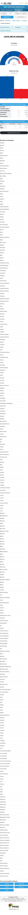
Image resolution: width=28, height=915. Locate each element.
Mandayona (2, 520)
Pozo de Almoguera (4, 633)
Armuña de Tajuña (4, 224)
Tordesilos (2, 745)
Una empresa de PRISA (13, 905)
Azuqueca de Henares (4, 237)
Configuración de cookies (21, 899)
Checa (1, 306)
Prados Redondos (3, 641)
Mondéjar (2, 574)
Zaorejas (2, 870)
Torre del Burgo (3, 756)
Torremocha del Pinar (4, 766)
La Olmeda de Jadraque (5, 487)
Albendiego (2, 160)
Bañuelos (2, 245)
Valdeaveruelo (3, 804)
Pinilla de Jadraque (4, 620)
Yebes (1, 858)
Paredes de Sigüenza (4, 602)
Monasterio (2, 572)
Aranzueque (2, 211)
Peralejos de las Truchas (5, 615)
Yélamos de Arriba (4, 865)
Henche (1, 429)
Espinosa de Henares (4, 385)
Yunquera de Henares (4, 868)
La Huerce (2, 480)
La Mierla (2, 482)
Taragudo (2, 725)
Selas (1, 702)
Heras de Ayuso (3, 431)
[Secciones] (2, 3)
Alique (1, 183)
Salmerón (2, 687)
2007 (24, 13)
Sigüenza (2, 712)
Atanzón (1, 229)
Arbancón (2, 214)
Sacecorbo (2, 679)
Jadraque (2, 472)
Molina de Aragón (3, 569)
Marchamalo (2, 528)
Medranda (2, 543)
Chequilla (2, 308)
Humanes (2, 462)
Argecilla (2, 219)
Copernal (2, 342)
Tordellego (2, 740)
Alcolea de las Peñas (4, 165)
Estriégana (2, 393)
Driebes (1, 347)
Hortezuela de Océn (4, 452)
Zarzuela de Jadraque (4, 873)
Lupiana (1, 505)
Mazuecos (2, 541)
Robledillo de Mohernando (5, 666)
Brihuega (2, 252)
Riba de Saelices (3, 658)
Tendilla (1, 733)
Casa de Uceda (3, 280)
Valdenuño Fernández (4, 814)
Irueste (1, 469)
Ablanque (2, 145)
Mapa (6, 900)
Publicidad (17, 898)
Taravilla (2, 727)
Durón (1, 349)
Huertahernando (3, 457)
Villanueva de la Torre (4, 842)
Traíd (1, 781)
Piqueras (2, 628)
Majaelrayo (2, 513)
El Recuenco (2, 370)
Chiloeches (2, 314)
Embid (1, 375)
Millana (1, 554)
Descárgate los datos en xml (14, 132)
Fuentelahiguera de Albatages (6, 403)
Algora (1, 178)
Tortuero (2, 779)
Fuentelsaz (2, 408)
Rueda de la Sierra (4, 676)
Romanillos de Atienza (4, 671)
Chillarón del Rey (3, 311)
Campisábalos (3, 270)
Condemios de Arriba (4, 337)
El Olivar (1, 360)
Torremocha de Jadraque (5, 761)
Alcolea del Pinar (3, 168)
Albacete (7, 883)
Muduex (1, 584)
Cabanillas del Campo (4, 262)
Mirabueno (2, 559)
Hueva (1, 459)
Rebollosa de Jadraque (5, 651)
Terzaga (1, 735)
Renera (1, 653)
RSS (21, 900)
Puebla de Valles (3, 646)
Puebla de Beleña (3, 643)
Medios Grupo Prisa (13, 909)
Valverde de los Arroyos (5, 832)
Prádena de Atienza (4, 638)
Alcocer (1, 163)
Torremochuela (3, 768)
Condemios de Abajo (4, 334)
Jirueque (2, 474)
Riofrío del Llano (3, 664)
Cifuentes (2, 316)
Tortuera (2, 776)
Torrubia (2, 771)
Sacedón (2, 681)
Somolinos (2, 717)
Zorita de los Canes (4, 876)
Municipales (7, 17)
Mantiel (1, 523)
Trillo (1, 786)
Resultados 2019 (18, 10)
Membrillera (2, 549)
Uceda (1, 789)
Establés (2, 390)
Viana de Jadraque (4, 835)
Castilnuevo (2, 296)
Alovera (1, 196)
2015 (10, 13)
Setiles (1, 707)
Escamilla (2, 377)
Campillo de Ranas (4, 268)
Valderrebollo (3, 819)
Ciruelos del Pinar (3, 324)
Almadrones (2, 186)
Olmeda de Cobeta (4, 592)
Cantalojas (2, 275)
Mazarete (2, 538)
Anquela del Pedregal (4, 209)
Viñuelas (2, 855)
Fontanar (2, 395)
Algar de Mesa (3, 176)
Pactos (25, 10)
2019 (4, 13)
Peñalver (2, 612)
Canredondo (2, 273)
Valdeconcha (2, 807)
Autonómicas (20, 17)
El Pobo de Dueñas (4, 367)
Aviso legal (22, 898)
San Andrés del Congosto (5, 689)
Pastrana (2, 607)
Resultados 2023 (10, 10)
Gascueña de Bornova (4, 423)
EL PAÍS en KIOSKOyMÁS (12, 900)
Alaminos (2, 150)
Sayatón (1, 699)
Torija (1, 748)
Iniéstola (2, 467)
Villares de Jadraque (4, 845)
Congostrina (2, 339)
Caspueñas (2, 285)
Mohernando (2, 566)
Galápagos (2, 418)
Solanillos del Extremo (4, 715)
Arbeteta (2, 216)
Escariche (2, 380)
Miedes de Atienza (4, 551)
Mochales (2, 564)
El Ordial (2, 362)
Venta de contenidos (11, 898)
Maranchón (2, 526)
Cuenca (7, 886)
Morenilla (2, 582)
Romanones (2, 674)
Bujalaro (2, 257)
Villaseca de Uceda (4, 850)
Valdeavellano (3, 802)
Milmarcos (2, 556)
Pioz (1, 625)
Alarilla (1, 153)
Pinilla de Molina (3, 623)
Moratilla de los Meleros (5, 579)
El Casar (1, 354)
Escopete (2, 383)
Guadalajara (2, 426)
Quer (1, 648)
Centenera (2, 303)
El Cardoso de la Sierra (5, 352)
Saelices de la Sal (3, 684)
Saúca (1, 697)
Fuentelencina (3, 406)
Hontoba (2, 446)
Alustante (2, 199)
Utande (1, 794)
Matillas (1, 536)
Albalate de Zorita (3, 155)
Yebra (1, 860)
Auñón (1, 234)
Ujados (1, 791)
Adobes (1, 147)
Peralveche (2, 618)
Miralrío (1, 561)
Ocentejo (2, 589)
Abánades (2, 142)
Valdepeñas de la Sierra (5, 817)
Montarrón (2, 577)
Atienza (1, 232)
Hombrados (2, 444)
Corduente (2, 344)
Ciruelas (1, 321)
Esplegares (2, 388)
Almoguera (2, 188)
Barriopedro (2, 247)
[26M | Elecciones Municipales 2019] (14, 7)
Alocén (1, 193)
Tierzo (1, 738)
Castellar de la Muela (4, 291)
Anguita (1, 204)
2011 (17, 13)
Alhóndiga (2, 181)
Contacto (4, 898)
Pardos (1, 600)
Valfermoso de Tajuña (4, 825)
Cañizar (1, 278)
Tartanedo (2, 730)
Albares (1, 158)
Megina (1, 546)
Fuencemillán (3, 400)
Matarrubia (2, 533)
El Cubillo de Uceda (4, 357)
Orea (1, 595)
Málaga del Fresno (4, 515)
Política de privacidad (5, 899)
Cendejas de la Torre (4, 301)
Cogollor (2, 329)
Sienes (1, 710)
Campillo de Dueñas (4, 265)
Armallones (2, 222)
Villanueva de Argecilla (5, 840)
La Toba (1, 495)
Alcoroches (2, 170)
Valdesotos (2, 822)
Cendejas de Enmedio (4, 298)
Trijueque (2, 784)
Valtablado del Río (3, 830)
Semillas (2, 704)
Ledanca (2, 500)
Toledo (6, 890)
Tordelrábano (3, 743)
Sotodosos (2, 720)
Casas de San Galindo (4, 283)
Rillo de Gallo (2, 661)
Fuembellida (2, 398)
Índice (18, 900)
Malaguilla (2, 518)
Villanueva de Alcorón (4, 837)
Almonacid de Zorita (4, 191)
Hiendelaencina (3, 436)
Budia (1, 255)
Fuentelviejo (2, 411)
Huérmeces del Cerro (4, 454)
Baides (1, 239)
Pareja (1, 605)
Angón (1, 201)
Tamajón (2, 722)
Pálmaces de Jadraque (5, 597)
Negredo (2, 587)
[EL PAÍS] (7, 3)
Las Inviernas (3, 490)
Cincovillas (2, 319)
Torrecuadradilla (3, 753)
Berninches (2, 250)
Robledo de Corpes (4, 669)
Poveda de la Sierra (4, 630)
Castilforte (2, 293)
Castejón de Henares (4, 288)
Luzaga (1, 508)
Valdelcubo (2, 812)
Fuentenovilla (3, 413)
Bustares (2, 260)
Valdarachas (2, 796)
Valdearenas (2, 799)
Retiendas (2, 656)
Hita (1, 441)
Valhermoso (2, 827)
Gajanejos (2, 416)
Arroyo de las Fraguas (4, 227)
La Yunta (2, 497)
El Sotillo (2, 372)
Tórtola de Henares (4, 773)
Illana (1, 464)
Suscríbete (21, 3)
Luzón (1, 510)
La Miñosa (2, 485)
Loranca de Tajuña (4, 503)
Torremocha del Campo (5, 763)
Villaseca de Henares (4, 847)
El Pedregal (2, 365)
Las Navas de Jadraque (5, 492)
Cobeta (1, 326)
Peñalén (1, 610)
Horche (1, 449)
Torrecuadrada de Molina (5, 750)
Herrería (2, 434)
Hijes (1, 439)
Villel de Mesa (3, 853)
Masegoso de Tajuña (4, 531)
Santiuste (2, 694)
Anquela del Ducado (4, 206)
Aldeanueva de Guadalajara (5, 173)
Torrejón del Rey (3, 758)
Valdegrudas (2, 809)
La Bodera (2, 477)
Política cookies (13, 899)
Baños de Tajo (3, 242)
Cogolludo (2, 331)
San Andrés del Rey (4, 692)
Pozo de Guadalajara (4, 635)
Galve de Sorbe (3, 421)
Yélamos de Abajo (3, 863)
